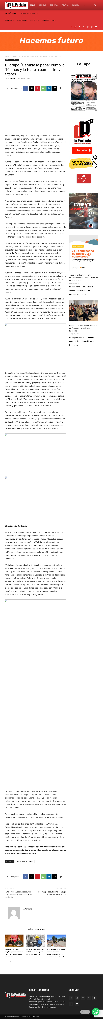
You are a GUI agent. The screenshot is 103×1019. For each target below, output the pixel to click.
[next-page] (10, 961)
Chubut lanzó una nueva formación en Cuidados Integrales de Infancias (83, 328)
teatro (31, 861)
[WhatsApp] (92, 27)
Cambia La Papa (21, 861)
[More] (60, 88)
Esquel (32, 5)
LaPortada (11, 78)
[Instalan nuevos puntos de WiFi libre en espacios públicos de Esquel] (35, 941)
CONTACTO (45, 20)
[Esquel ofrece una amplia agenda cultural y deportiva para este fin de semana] (14, 941)
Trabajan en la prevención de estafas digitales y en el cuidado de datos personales (83, 277)
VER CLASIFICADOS (83, 178)
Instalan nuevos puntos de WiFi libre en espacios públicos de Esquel (35, 951)
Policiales (54, 5)
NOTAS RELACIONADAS (16, 929)
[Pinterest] (37, 88)
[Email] (54, 88)
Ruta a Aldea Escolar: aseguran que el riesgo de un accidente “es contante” (18, 894)
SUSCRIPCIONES (22, 20)
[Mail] (79, 27)
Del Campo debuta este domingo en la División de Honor (52, 893)
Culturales (14, 56)
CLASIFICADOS (9, 20)
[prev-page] (6, 961)
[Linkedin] (49, 88)
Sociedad (42, 5)
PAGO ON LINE (34, 20)
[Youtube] (96, 27)
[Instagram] (75, 27)
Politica (65, 5)
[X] (84, 27)
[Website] (88, 27)
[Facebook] (71, 27)
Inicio (7, 56)
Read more (81, 294)
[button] (95, 5)
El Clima (75, 5)
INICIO (54, 20)
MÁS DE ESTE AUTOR (37, 929)
